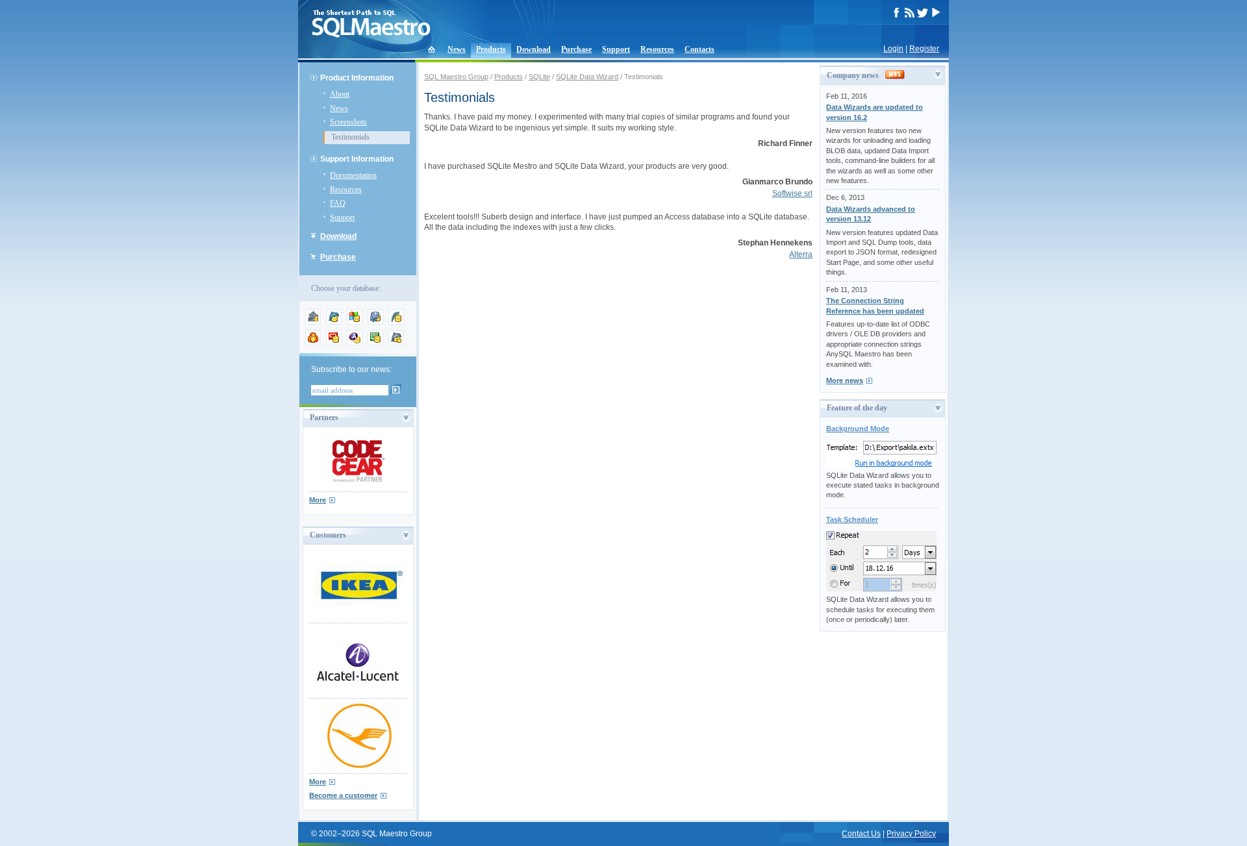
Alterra (800, 254)
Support (616, 49)
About (339, 94)
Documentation (353, 175)
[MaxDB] (396, 342)
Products (491, 49)
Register (924, 48)
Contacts (699, 49)
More (317, 500)
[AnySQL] (313, 322)
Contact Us (861, 833)
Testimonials (350, 137)
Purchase (576, 49)
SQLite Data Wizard (587, 77)
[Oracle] (334, 342)
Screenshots (348, 122)
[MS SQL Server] (354, 322)
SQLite (539, 77)
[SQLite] (396, 322)
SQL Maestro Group (456, 77)
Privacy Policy (911, 833)
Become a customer (343, 795)
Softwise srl (792, 193)
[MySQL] (334, 322)
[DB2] (375, 342)
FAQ (338, 203)
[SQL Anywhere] (354, 342)
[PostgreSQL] (375, 322)
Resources (657, 49)
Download (533, 49)
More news (844, 380)
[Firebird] (313, 342)
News (456, 49)
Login (893, 48)
